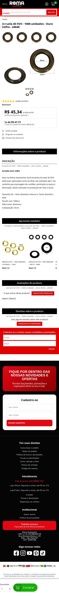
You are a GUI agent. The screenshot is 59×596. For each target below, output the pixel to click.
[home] (17, 4)
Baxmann (6, 105)
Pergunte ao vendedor (30, 324)
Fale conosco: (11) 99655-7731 (29, 481)
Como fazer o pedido (29, 448)
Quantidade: (4, 584)
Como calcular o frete (29, 461)
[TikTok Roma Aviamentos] (42, 553)
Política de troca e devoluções (29, 455)
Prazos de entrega (30, 465)
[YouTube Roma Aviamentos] (29, 553)
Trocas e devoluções (30, 498)
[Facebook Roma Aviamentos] (16, 553)
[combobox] (29, 12)
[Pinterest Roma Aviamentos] (36, 553)
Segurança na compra (29, 502)
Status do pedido (29, 451)
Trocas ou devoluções (29, 458)
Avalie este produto (43, 293)
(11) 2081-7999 (4, 19)
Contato (29, 495)
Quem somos (29, 514)
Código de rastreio (30, 468)
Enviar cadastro (16, 423)
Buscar (51, 12)
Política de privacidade (29, 518)
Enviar (52, 349)
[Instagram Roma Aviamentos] (23, 553)
